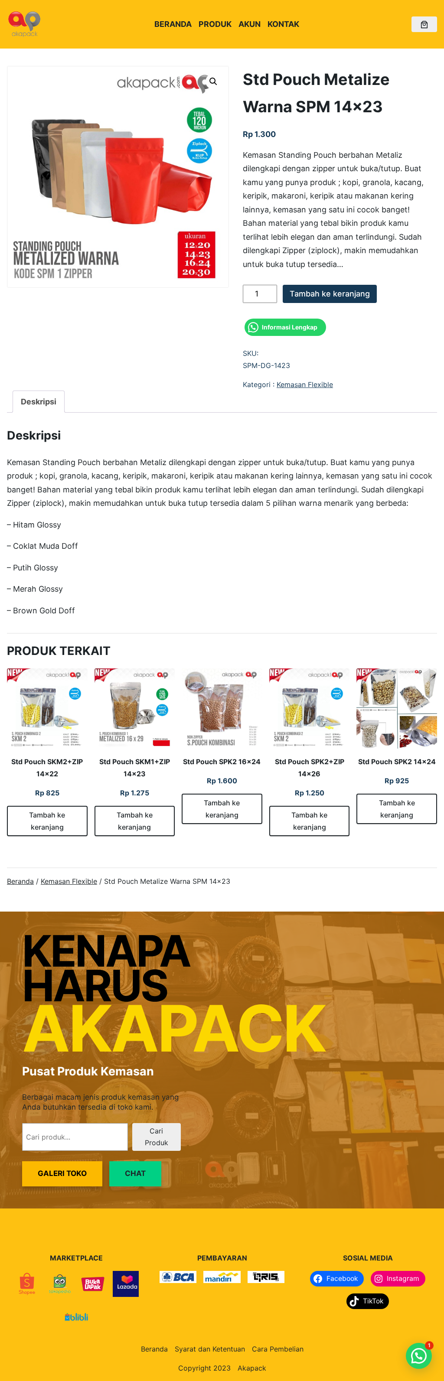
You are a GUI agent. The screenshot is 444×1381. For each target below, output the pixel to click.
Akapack (252, 1368)
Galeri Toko (62, 1173)
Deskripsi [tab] (38, 401)
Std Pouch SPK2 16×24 (222, 761)
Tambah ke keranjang (330, 293)
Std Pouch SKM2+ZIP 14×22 (47, 767)
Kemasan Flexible (305, 384)
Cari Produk (156, 1137)
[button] (213, 81)
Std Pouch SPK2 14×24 (397, 761)
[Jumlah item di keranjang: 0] (424, 24)
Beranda (20, 881)
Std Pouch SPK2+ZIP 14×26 (309, 767)
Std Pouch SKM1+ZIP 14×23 (134, 767)
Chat (135, 1173)
